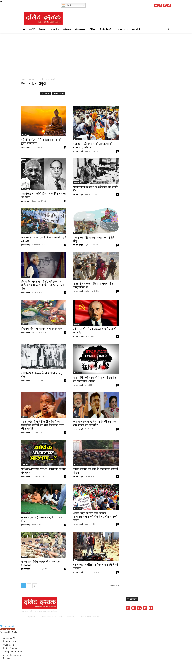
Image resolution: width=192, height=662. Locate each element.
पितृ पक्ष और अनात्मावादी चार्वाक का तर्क (41, 328)
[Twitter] (165, 5)
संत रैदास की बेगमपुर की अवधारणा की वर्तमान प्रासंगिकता (92, 145)
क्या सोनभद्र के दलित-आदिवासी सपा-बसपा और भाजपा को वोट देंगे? (95, 423)
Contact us (162, 616)
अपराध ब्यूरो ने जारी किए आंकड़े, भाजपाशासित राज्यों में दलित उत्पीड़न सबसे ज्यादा (95, 517)
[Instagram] (169, 5)
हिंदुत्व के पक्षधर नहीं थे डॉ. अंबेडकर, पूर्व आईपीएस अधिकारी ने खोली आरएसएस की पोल (42, 285)
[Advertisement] (96, 53)
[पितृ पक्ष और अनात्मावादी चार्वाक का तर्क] (43, 312)
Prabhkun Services (109, 616)
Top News (25, 135)
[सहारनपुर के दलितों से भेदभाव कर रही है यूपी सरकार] (96, 546)
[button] (167, 29)
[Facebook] (160, 5)
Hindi (68, 5)
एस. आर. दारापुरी (25, 147)
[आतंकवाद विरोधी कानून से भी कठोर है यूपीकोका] (43, 545)
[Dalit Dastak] (43, 18)
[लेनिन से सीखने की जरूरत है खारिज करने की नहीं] (96, 313)
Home (23, 79)
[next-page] (34, 585)
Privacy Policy (133, 616)
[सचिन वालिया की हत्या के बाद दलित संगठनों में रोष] (96, 453)
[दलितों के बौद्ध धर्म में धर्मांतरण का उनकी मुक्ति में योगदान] (43, 121)
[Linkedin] (139, 608)
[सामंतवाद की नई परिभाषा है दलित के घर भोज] (43, 499)
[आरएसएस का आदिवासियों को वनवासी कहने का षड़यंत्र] (43, 221)
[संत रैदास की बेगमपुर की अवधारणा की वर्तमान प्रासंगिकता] (96, 123)
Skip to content (7, 626)
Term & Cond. (148, 616)
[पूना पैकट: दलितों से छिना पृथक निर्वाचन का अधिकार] (43, 174)
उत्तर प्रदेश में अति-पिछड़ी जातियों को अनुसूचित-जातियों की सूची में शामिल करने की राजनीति (42, 425)
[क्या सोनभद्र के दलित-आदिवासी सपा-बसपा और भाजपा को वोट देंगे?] (96, 405)
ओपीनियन (76, 182)
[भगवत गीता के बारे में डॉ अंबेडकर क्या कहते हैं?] (96, 171)
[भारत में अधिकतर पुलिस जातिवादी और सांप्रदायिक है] (96, 266)
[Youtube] (156, 5)
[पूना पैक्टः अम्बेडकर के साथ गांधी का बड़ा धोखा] (43, 356)
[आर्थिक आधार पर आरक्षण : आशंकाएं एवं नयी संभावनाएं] (43, 453)
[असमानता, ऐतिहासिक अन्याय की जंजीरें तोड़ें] (96, 221)
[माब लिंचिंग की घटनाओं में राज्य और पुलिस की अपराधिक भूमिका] (96, 359)
